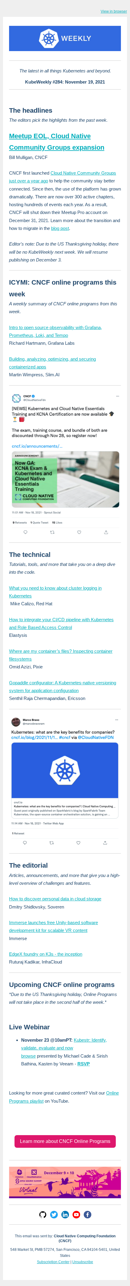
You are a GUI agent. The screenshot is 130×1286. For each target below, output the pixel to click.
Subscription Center (53, 1262)
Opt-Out (65, 1267)
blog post (60, 228)
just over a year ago (28, 180)
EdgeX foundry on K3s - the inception (45, 954)
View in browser (114, 11)
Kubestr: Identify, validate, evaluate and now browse (64, 1047)
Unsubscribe (82, 1262)
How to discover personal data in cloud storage (55, 898)
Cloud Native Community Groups (83, 173)
